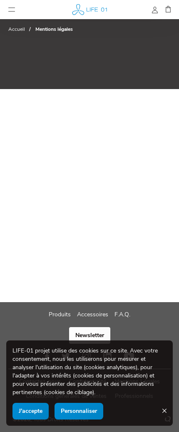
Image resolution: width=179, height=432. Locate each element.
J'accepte (30, 411)
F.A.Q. (122, 314)
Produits (60, 314)
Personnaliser (79, 411)
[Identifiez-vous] (155, 11)
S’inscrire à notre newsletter (89, 335)
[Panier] (168, 11)
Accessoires (92, 314)
